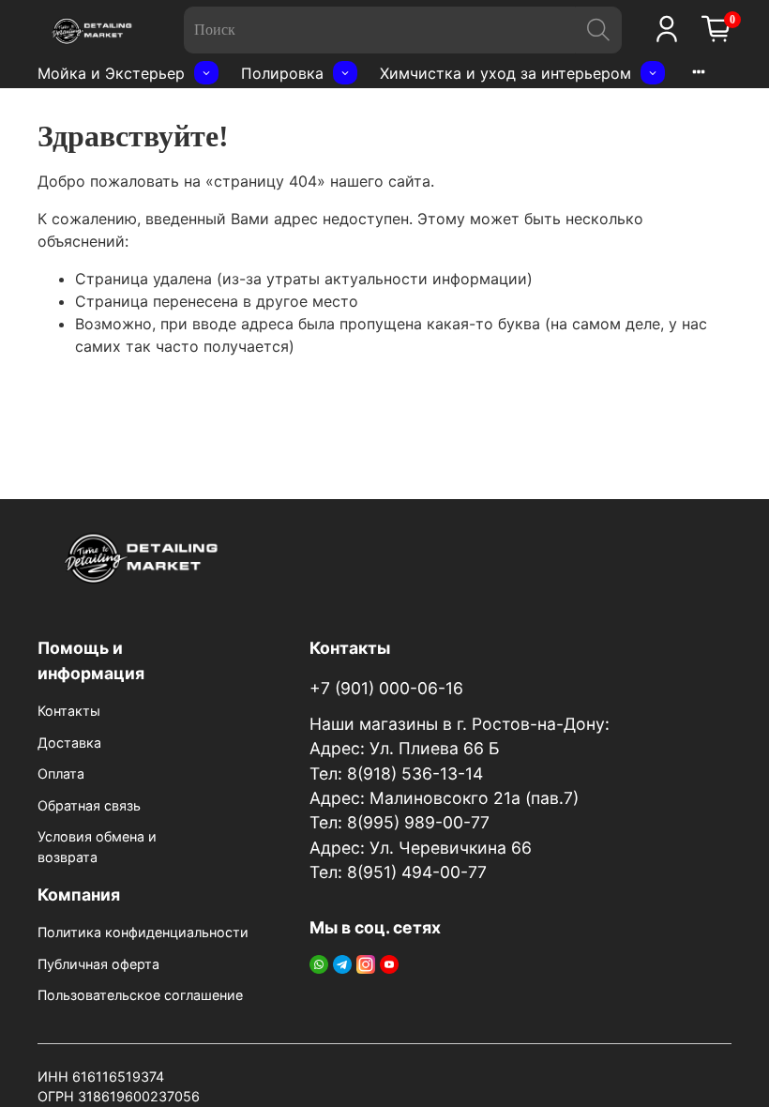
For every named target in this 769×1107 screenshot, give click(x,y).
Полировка (282, 73)
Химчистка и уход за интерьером (505, 73)
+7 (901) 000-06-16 (386, 688)
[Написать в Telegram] (342, 962)
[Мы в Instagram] (365, 962)
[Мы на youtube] (389, 962)
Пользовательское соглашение (140, 995)
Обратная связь (89, 805)
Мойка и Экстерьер (111, 73)
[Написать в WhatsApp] (318, 962)
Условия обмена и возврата (97, 846)
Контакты (69, 711)
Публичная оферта (98, 964)
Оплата (61, 773)
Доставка (69, 743)
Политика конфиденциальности (143, 932)
